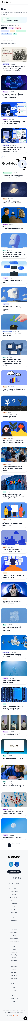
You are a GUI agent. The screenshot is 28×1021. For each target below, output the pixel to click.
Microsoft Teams (14, 889)
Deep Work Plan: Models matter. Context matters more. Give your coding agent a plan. (13, 68)
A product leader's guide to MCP (12, 281)
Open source (14, 932)
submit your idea (14, 871)
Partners (14, 981)
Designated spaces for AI (11, 734)
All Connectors (14, 897)
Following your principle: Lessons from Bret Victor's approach (11, 308)
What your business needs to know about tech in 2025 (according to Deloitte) (12, 708)
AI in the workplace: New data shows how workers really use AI (13, 785)
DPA (14, 1001)
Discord (14, 894)
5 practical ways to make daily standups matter (13, 576)
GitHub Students (14, 978)
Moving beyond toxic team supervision (11, 335)
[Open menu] (25, 2)
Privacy (14, 993)
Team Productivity (7, 331)
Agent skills (14, 966)
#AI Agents (11, 28)
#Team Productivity (6, 33)
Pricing (14, 949)
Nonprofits (14, 975)
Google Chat (14, 891)
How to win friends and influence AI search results (11, 202)
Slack (14, 886)
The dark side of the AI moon (12, 837)
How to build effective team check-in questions (12, 416)
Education (14, 972)
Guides (4, 198)
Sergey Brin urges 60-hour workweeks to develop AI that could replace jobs (13, 496)
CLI (14, 963)
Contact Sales (14, 938)
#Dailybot (18, 28)
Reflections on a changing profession (11, 655)
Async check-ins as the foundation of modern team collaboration (12, 523)
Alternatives (14, 952)
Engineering (6, 64)
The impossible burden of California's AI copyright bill (12, 228)
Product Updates (7, 172)
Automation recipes (14, 918)
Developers (14, 920)
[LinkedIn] (18, 878)
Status (14, 957)
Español (14, 1012)
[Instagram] (16, 878)
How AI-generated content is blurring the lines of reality (12, 812)
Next (18, 845)
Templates (14, 912)
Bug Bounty (14, 984)
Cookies (14, 995)
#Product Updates (21, 31)
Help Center (14, 909)
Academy (14, 903)
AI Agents (5, 91)
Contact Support (14, 941)
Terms (14, 990)
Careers (14, 935)
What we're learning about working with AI (12, 681)
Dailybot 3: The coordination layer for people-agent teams (13, 176)
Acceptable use (14, 998)
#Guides (12, 31)
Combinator (18, 1015)
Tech (4, 250)
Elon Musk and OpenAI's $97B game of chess (12, 759)
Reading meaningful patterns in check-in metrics (13, 390)
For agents (14, 960)
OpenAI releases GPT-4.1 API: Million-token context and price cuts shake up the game (13, 254)
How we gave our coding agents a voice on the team (14, 122)
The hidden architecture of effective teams (12, 602)
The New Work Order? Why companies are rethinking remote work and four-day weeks (11, 362)
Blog (14, 906)
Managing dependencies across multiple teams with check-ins (13, 441)
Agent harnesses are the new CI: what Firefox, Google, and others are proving (12, 95)
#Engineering (5, 31)
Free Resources (14, 915)
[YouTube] (20, 878)
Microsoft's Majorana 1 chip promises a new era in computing (12, 629)
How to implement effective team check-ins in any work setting (12, 468)
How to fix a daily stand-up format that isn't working (12, 550)
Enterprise (14, 929)
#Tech (15, 33)
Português (20, 1012)
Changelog (14, 955)
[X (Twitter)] (13, 878)
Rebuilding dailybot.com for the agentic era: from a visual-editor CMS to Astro (13, 149)
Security (14, 927)
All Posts (4, 28)
